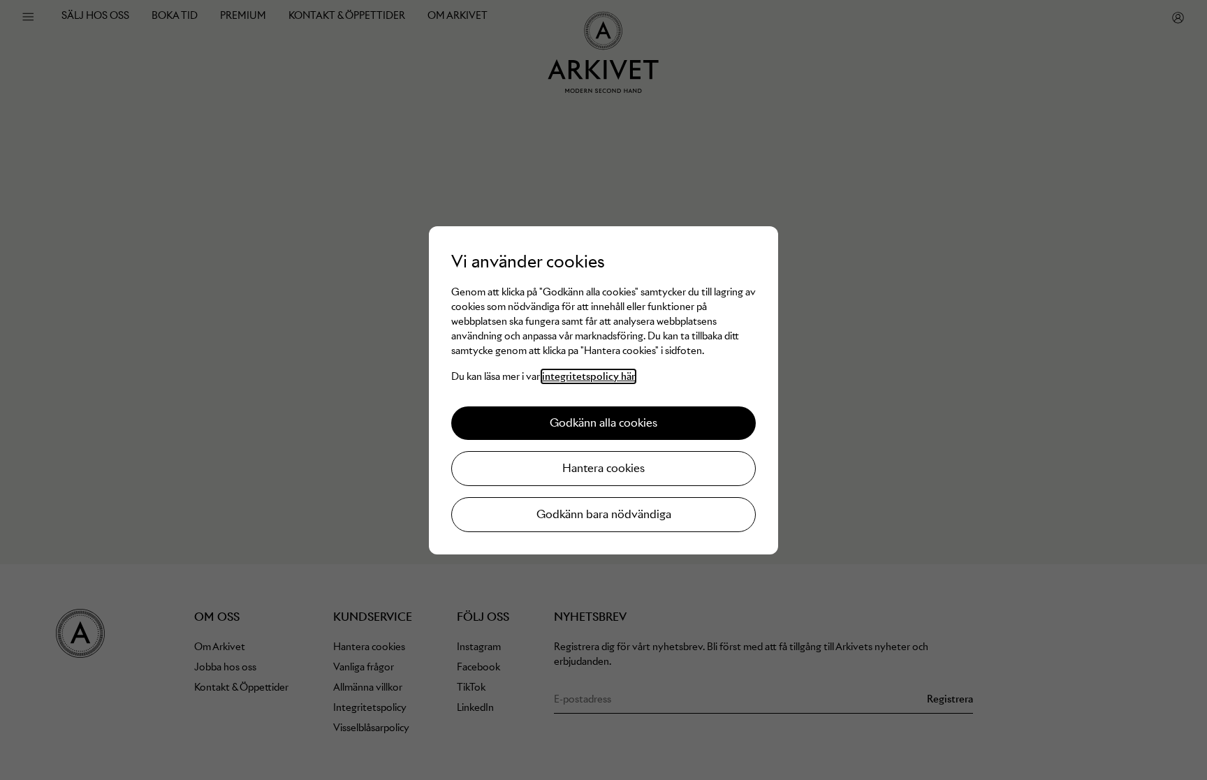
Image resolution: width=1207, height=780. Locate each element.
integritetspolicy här (588, 376)
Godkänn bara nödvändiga (603, 514)
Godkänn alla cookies (603, 422)
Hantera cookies (603, 468)
